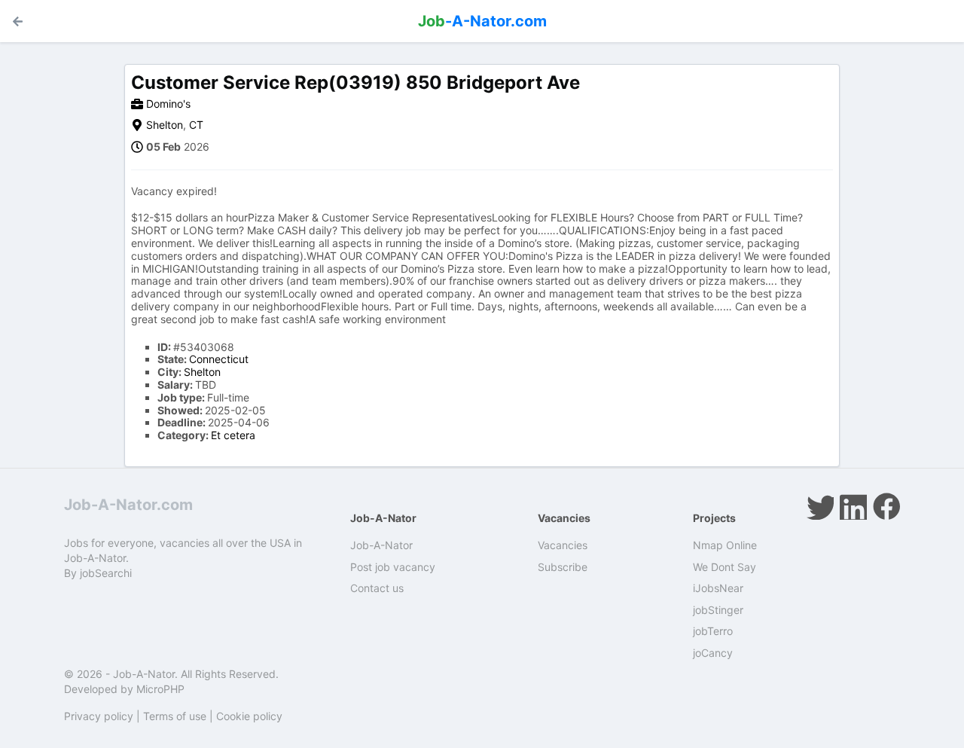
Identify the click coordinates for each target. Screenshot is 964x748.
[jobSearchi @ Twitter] (820, 506)
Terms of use (174, 716)
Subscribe (562, 566)
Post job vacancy (392, 566)
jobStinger (718, 609)
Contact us (377, 588)
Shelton (164, 124)
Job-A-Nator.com (128, 505)
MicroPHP (160, 688)
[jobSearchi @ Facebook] (886, 506)
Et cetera (233, 435)
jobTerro (713, 630)
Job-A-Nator (381, 545)
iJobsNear (718, 588)
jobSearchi (106, 572)
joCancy (713, 652)
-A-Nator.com (482, 21)
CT (196, 124)
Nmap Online (725, 545)
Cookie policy (249, 716)
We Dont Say (724, 566)
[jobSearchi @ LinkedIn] (853, 506)
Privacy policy (98, 716)
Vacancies (562, 545)
